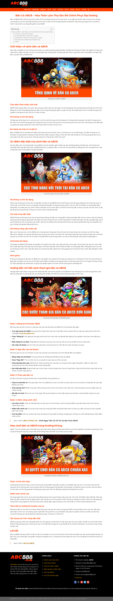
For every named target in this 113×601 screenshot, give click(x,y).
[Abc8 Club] (19, 4)
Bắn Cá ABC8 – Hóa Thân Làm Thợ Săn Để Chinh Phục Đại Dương (32, 32)
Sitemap (79, 577)
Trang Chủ (27, 9)
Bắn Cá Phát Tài (30, 421)
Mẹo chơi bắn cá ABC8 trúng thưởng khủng (27, 39)
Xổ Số (54, 9)
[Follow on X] (78, 582)
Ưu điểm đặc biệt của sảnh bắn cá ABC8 (26, 35)
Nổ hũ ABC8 (28, 543)
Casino (72, 9)
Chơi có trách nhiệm (51, 566)
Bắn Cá (78, 9)
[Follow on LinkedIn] (84, 582)
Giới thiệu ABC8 (50, 563)
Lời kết (17, 41)
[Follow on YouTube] (88, 582)
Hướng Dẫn (35, 9)
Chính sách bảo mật (51, 560)
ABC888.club (15, 564)
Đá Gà (66, 9)
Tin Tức (84, 9)
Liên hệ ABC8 (49, 572)
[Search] (88, 9)
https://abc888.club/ (26, 333)
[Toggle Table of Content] (51, 29)
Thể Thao (60, 9)
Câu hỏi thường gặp (51, 575)
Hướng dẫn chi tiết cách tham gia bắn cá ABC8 (28, 37)
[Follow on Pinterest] (81, 582)
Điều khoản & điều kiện (52, 569)
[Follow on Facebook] (75, 582)
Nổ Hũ (49, 9)
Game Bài (43, 9)
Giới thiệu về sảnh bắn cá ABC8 (24, 34)
